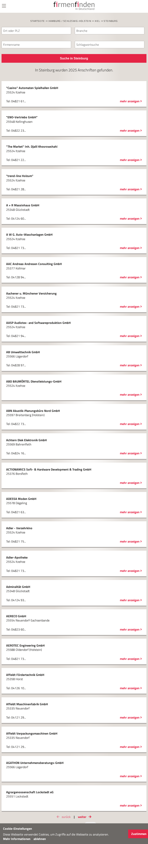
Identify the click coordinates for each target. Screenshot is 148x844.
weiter (82, 816)
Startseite (37, 21)
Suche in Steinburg (74, 58)
